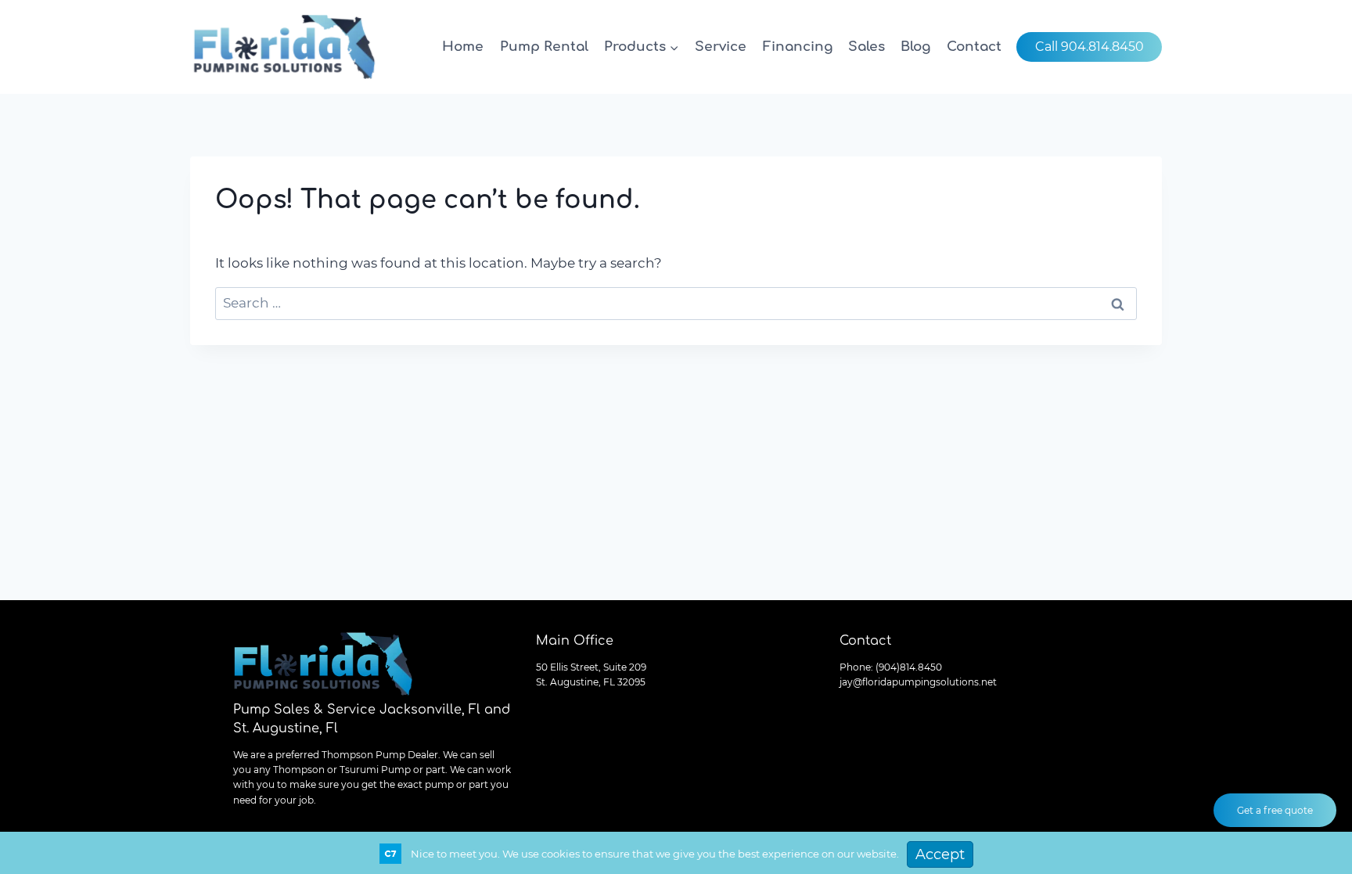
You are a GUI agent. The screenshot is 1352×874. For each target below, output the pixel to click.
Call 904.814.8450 (1089, 46)
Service (720, 46)
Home (463, 46)
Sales (866, 46)
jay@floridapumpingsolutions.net (918, 682)
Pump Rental (544, 46)
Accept (940, 854)
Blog (915, 46)
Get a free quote (1275, 810)
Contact (974, 46)
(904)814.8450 (909, 667)
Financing (797, 46)
